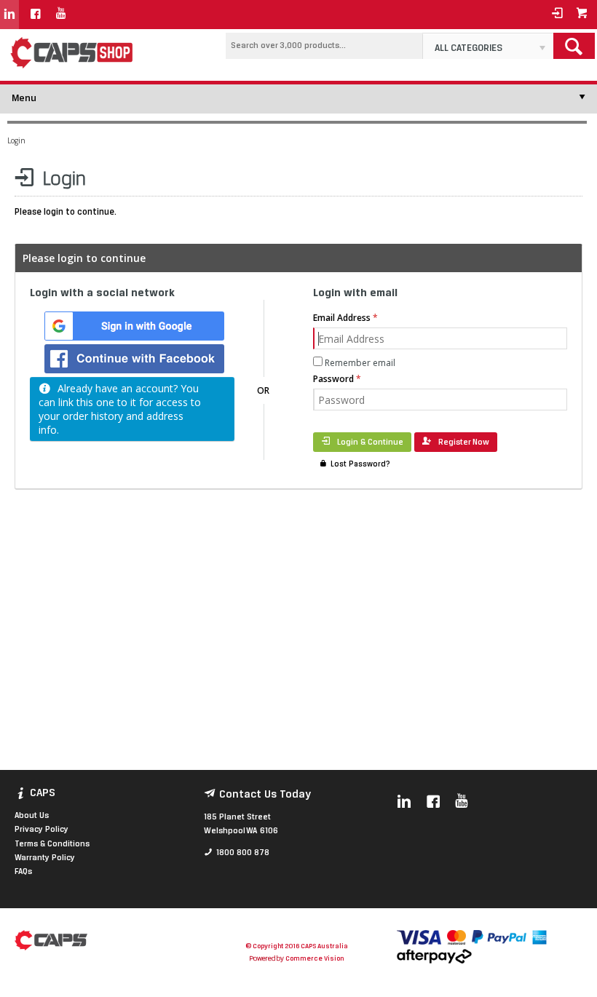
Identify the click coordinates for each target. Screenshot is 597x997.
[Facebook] (35, 14)
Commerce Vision (314, 959)
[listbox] (487, 45)
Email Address (342, 317)
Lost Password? (360, 465)
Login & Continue (370, 442)
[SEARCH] (574, 46)
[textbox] (324, 46)
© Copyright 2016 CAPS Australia (296, 946)
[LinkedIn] (9, 14)
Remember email (360, 363)
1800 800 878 (242, 853)
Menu (24, 98)
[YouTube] (61, 14)
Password (333, 379)
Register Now (463, 442)
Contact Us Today (265, 795)
